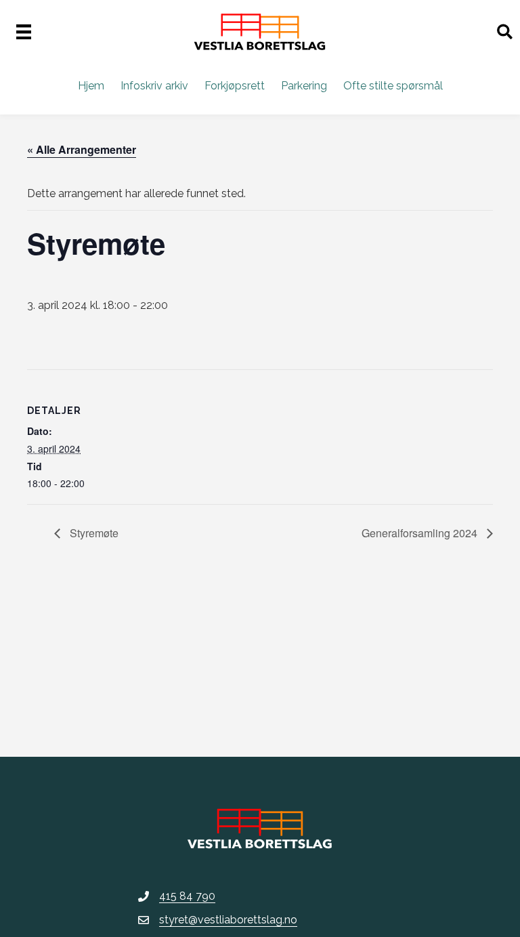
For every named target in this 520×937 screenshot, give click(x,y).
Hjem (91, 85)
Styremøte (92, 533)
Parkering (304, 85)
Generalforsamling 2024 (421, 533)
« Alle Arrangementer (81, 149)
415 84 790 (187, 896)
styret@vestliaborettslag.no (228, 919)
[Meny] (23, 31)
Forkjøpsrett (234, 85)
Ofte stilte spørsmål (393, 85)
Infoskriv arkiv (154, 85)
